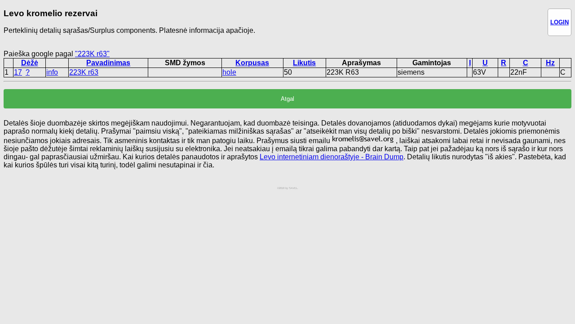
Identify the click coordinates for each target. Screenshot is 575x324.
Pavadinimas (108, 63)
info (52, 72)
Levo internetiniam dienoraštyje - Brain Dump (331, 157)
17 (18, 72)
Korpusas (252, 63)
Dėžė (29, 63)
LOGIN (559, 22)
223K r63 (83, 72)
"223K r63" (92, 54)
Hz (550, 63)
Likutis (304, 63)
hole (229, 72)
